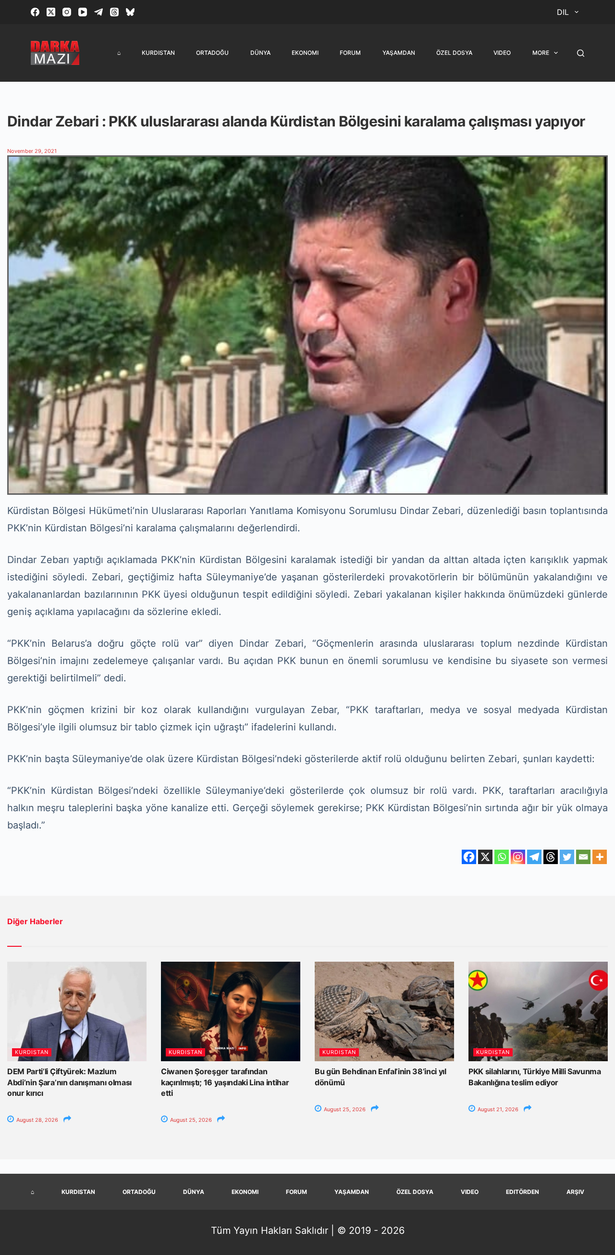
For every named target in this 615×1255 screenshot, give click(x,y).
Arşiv (575, 1191)
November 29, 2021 (32, 151)
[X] (485, 857)
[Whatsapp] (501, 857)
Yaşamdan (398, 52)
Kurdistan (158, 52)
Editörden (522, 1191)
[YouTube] (82, 12)
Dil (563, 12)
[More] (599, 857)
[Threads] (114, 12)
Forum (350, 52)
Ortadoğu (212, 52)
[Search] (580, 53)
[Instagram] (66, 12)
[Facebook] (35, 12)
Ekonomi (305, 52)
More (540, 52)
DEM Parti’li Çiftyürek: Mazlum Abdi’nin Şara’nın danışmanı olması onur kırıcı (69, 1082)
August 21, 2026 (497, 1109)
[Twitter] (567, 857)
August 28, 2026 (36, 1120)
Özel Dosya (454, 52)
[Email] (583, 857)
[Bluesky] (130, 12)
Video (502, 52)
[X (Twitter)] (51, 12)
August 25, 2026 (190, 1120)
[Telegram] (98, 12)
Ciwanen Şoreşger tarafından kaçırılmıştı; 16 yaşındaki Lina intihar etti (225, 1082)
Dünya (260, 52)
